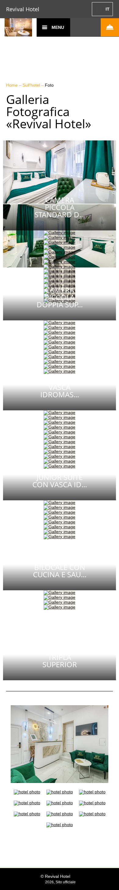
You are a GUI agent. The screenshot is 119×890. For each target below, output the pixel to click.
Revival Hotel (22, 9)
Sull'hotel (32, 85)
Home (12, 85)
